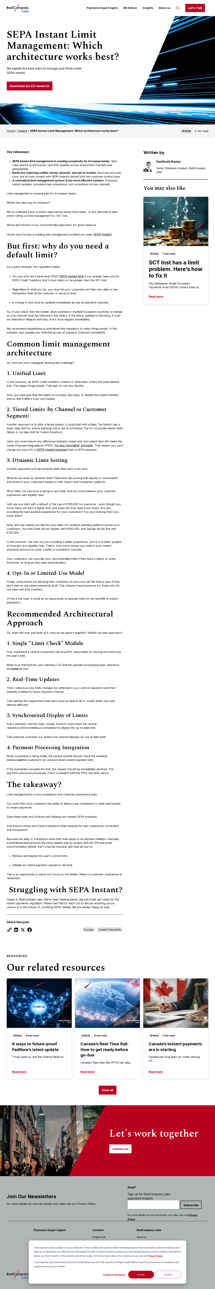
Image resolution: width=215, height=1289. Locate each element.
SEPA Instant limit (71, 276)
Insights (148, 8)
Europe (88, 929)
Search (178, 8)
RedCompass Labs (149, 1230)
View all (107, 1090)
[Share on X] (23, 929)
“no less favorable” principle (73, 445)
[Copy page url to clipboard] (9, 929)
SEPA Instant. (102, 234)
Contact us (120, 1149)
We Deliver (130, 8)
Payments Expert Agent (102, 8)
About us (164, 8)
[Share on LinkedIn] (16, 929)
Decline (168, 1274)
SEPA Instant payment (52, 449)
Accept (141, 1274)
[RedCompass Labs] (18, 8)
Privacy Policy (155, 1255)
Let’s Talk (195, 8)
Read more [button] (156, 296)
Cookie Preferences (114, 1274)
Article (186, 131)
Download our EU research (29, 86)
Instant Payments (110, 929)
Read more (19, 1071)
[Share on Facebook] (29, 929)
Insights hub (99, 1237)
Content (98, 1230)
